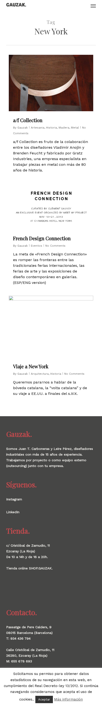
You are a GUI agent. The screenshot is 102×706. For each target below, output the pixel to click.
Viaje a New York (30, 366)
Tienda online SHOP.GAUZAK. (29, 568)
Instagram (14, 499)
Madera (64, 127)
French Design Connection (42, 238)
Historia (51, 127)
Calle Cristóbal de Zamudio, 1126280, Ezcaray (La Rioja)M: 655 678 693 (30, 655)
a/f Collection (27, 120)
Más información (68, 699)
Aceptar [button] (44, 699)
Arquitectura (40, 373)
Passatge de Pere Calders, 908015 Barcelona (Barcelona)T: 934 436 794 (29, 632)
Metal (75, 127)
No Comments (55, 245)
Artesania (37, 127)
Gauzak (22, 127)
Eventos (36, 245)
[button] (93, 5)
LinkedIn (12, 512)
